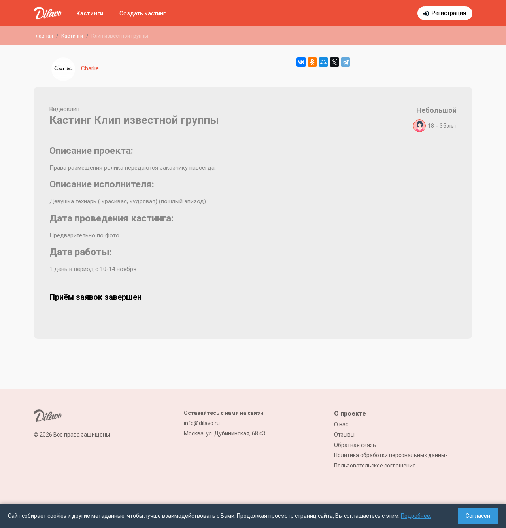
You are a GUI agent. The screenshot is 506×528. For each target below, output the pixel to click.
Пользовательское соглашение (375, 465)
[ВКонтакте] (301, 62)
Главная (43, 36)
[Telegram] (345, 62)
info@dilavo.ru (202, 423)
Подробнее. (416, 516)
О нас (341, 424)
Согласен (478, 516)
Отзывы (344, 434)
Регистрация (449, 13)
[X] (334, 62)
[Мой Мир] (323, 62)
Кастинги (90, 13)
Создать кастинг (142, 13)
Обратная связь (355, 445)
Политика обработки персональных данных (391, 455)
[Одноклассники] (312, 62)
